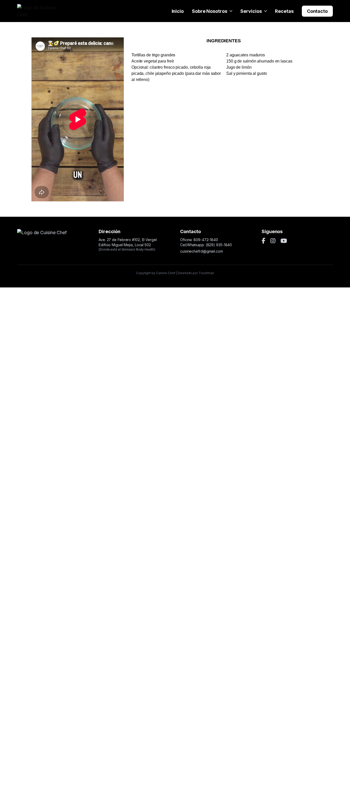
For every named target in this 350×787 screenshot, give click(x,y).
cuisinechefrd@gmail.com (201, 251)
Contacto (317, 11)
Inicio (178, 11)
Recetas (284, 11)
